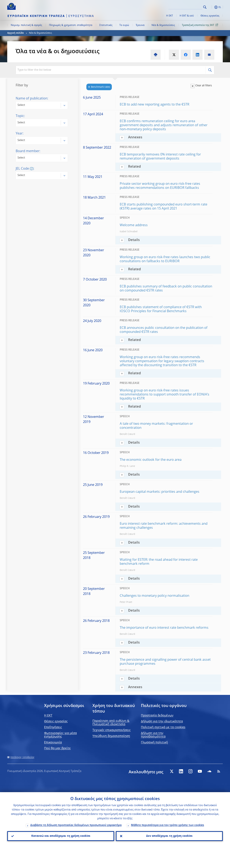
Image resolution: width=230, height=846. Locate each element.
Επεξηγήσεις (53, 727)
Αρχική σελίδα (15, 33)
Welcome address (134, 225)
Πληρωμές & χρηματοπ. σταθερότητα (70, 25)
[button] (211, 7)
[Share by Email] (209, 55)
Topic (20, 116)
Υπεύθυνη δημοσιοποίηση (111, 736)
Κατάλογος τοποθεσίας (22, 757)
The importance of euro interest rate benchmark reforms (164, 628)
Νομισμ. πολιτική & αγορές (26, 25)
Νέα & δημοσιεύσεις (163, 25)
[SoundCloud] (209, 771)
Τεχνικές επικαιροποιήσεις (111, 730)
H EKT (48, 715)
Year (19, 133)
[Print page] (156, 55)
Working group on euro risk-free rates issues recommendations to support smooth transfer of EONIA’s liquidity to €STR (164, 394)
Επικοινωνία (53, 742)
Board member (27, 151)
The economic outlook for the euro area (151, 460)
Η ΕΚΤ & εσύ (187, 16)
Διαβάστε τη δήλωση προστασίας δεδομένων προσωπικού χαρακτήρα (76, 825)
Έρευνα (140, 25)
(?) (31, 168)
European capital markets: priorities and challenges (159, 492)
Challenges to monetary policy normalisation (154, 596)
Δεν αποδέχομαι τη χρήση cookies (169, 836)
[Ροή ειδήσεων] (219, 771)
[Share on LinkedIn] (197, 55)
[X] (172, 771)
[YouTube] (200, 771)
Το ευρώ (124, 25)
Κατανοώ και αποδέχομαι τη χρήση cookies (60, 836)
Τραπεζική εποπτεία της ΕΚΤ (198, 25)
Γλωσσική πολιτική (154, 742)
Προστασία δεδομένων (157, 715)
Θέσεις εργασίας (210, 16)
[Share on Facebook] (186, 55)
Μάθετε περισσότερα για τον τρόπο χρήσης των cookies (167, 825)
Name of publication (31, 98)
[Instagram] (190, 771)
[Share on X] (174, 55)
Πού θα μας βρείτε (57, 748)
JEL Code (24, 168)
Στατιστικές (105, 25)
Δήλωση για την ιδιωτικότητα (162, 721)
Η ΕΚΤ (169, 16)
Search (205, 7)
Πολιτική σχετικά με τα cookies (163, 727)
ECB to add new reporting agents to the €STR (154, 104)
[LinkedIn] (181, 771)
